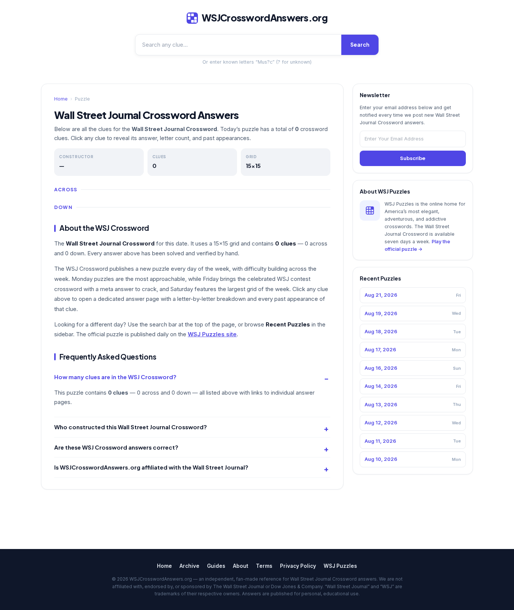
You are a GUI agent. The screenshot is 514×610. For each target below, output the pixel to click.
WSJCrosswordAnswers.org (264, 18)
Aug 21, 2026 (413, 295)
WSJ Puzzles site (212, 334)
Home (61, 99)
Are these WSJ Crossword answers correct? (116, 447)
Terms (264, 566)
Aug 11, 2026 (413, 441)
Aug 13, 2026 (413, 404)
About (240, 566)
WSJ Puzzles (340, 566)
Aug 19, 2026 (413, 313)
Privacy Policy (298, 566)
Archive (189, 566)
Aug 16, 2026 (413, 368)
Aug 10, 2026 (413, 459)
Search (360, 44)
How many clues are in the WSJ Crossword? (115, 376)
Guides (216, 566)
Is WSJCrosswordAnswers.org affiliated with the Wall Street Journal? (151, 467)
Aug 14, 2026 (413, 386)
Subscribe (413, 158)
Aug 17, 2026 (413, 349)
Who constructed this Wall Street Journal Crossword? (130, 426)
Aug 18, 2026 (413, 331)
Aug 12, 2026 (413, 422)
